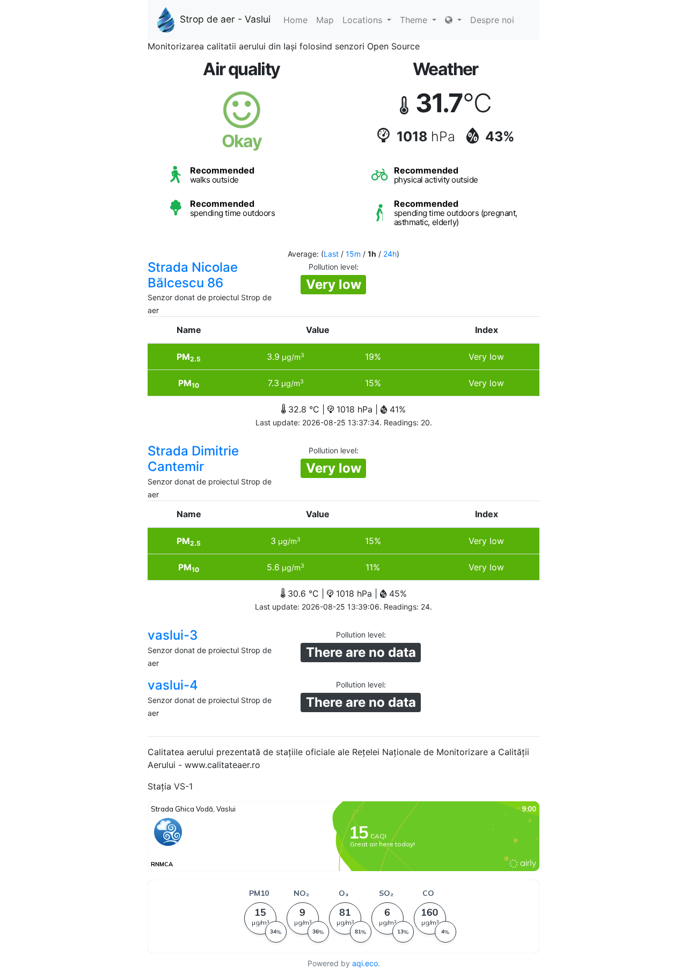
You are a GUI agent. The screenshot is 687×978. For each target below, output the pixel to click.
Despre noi (492, 20)
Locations (363, 20)
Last (331, 253)
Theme (415, 20)
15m (353, 253)
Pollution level (332, 266)
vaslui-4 (173, 685)
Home (295, 20)
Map (325, 20)
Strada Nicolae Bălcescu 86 (193, 275)
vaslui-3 (173, 635)
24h (390, 253)
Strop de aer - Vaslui (225, 19)
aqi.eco (365, 963)
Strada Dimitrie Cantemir (193, 458)
